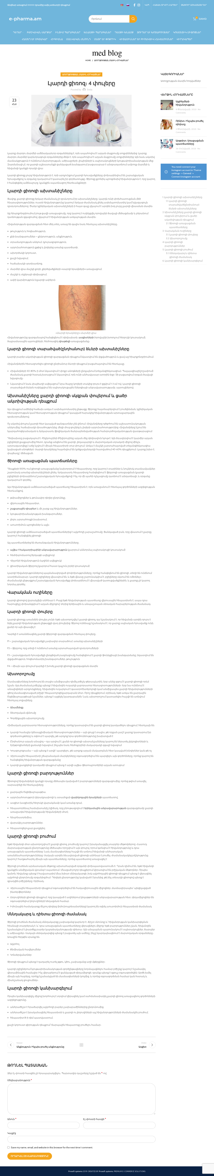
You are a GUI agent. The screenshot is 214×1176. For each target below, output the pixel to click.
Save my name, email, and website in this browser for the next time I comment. (52, 1147)
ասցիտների (86, 337)
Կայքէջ (11, 1133)
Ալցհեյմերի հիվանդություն (185, 103)
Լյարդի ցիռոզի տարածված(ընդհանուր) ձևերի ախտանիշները (184, 205)
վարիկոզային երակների (86, 797)
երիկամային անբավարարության (105, 808)
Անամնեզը (16, 707)
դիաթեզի (64, 341)
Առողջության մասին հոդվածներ (111, 60)
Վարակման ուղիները (178, 230)
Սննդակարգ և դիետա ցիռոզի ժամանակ (183, 255)
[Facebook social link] (134, 5)
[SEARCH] (133, 19)
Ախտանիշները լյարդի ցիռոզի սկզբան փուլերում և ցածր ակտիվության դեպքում (183, 216)
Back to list (81, 1045)
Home (88, 60)
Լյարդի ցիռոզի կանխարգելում (184, 260)
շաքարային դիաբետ (23, 508)
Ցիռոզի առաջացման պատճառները (182, 225)
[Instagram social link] (138, 5)
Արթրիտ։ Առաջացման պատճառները (190, 142)
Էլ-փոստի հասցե (94, 1119)
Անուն (11, 1119)
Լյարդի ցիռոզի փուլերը (183, 234)
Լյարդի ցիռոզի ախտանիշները (183, 197)
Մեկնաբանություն (19, 1080)
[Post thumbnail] (167, 107)
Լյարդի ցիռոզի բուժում (179, 249)
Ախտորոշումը (178, 238)
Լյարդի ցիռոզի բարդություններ (175, 244)
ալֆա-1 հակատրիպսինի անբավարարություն (38, 549)
